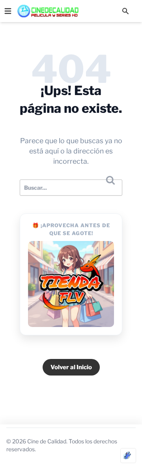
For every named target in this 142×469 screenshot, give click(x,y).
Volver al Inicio (71, 367)
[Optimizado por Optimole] (128, 455)
